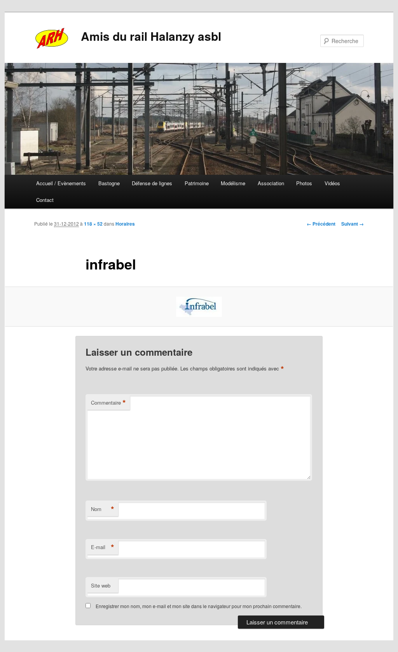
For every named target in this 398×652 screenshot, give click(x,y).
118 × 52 (93, 223)
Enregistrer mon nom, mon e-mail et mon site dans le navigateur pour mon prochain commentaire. (199, 606)
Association (271, 183)
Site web (100, 585)
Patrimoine (197, 183)
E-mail (102, 547)
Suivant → (352, 223)
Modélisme (233, 183)
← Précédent (321, 223)
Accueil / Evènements (61, 183)
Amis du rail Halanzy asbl (151, 36)
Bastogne (109, 183)
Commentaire (108, 402)
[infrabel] (199, 307)
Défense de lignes (152, 183)
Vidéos (332, 183)
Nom (102, 509)
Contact (45, 199)
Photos (304, 183)
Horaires (125, 223)
